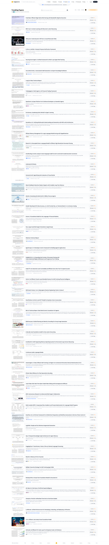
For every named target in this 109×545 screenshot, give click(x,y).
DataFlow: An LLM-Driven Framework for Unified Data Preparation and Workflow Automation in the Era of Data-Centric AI (55, 415)
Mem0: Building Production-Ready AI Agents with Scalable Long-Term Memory (45, 185)
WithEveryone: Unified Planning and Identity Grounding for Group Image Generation (46, 321)
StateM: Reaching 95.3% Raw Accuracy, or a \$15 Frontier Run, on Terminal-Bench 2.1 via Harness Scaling (51, 206)
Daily (76, 9)
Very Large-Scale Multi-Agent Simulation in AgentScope (39, 227)
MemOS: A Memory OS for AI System (34, 456)
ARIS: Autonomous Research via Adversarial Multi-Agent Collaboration (43, 394)
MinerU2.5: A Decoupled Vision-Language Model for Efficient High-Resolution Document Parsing (49, 143)
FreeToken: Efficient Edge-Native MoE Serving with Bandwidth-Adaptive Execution (46, 18)
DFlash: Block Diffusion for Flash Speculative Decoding (39, 373)
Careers (48, 543)
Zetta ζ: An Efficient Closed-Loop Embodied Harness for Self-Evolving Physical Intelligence (48, 279)
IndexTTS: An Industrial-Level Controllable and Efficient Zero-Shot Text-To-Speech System (48, 268)
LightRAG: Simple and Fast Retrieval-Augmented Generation (40, 425)
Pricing (83, 1)
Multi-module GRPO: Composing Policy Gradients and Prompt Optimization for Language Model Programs (52, 405)
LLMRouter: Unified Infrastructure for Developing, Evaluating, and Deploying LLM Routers (48, 509)
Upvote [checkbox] (93, 17)
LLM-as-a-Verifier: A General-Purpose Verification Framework (41, 49)
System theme (15, 543)
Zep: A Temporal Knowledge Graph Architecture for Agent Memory (42, 436)
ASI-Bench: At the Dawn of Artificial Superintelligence (39, 488)
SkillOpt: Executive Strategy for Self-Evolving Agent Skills (40, 467)
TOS (25, 543)
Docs (73, 1)
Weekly (79, 9)
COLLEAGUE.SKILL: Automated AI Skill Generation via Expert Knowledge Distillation (46, 70)
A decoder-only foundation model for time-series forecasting (41, 332)
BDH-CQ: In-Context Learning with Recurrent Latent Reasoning (41, 29)
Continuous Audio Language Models (34, 352)
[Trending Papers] (85, 9)
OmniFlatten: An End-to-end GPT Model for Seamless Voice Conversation (43, 300)
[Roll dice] (67, 10)
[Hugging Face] (56, 543)
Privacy (32, 543)
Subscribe (65, 4)
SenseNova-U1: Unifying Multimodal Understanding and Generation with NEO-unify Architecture (49, 122)
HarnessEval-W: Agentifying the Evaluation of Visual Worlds (40, 175)
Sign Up (95, 1)
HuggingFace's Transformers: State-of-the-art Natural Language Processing (44, 446)
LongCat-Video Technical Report (34, 80)
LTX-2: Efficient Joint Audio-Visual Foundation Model (38, 519)
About (41, 543)
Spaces (60, 1)
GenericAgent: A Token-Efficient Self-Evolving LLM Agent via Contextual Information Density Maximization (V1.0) (53, 362)
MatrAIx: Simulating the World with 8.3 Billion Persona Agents (41, 196)
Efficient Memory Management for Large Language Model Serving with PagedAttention (47, 133)
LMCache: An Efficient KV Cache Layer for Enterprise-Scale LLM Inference (43, 530)
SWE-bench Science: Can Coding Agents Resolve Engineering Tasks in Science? (45, 290)
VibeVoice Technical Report (32, 238)
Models (49, 1)
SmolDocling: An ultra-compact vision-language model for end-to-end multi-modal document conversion (51, 153)
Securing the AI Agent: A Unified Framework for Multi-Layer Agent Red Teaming (45, 59)
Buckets (67, 1)
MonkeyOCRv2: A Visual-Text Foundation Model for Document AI (41, 477)
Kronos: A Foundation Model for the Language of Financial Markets (42, 216)
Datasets (55, 1)
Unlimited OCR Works (31, 164)
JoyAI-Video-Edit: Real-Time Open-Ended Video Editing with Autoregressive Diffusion (46, 383)
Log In (91, 1)
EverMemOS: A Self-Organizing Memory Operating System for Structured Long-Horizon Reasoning (50, 342)
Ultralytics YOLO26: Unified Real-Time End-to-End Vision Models (41, 498)
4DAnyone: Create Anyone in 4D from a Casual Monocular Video (41, 38)
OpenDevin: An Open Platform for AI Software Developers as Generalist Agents (45, 101)
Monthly (82, 9)
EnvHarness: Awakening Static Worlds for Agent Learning (40, 112)
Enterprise (79, 1)
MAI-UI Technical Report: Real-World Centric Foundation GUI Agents (42, 310)
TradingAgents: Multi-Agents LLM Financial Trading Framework (41, 91)
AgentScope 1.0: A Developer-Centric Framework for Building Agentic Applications (46, 247)
